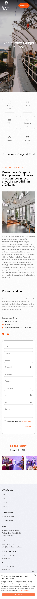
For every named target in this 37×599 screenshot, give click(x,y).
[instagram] (8, 333)
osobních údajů (26, 421)
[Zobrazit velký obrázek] (13, 463)
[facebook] (3, 333)
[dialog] (18, 586)
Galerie (4, 506)
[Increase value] (31, 366)
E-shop (4, 502)
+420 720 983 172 (8, 544)
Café (3, 498)
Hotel (4, 494)
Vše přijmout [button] (19, 594)
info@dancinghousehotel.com (12, 547)
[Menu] (33, 5)
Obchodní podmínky (8, 520)
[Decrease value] (31, 367)
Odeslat (28, 426)
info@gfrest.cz (9, 324)
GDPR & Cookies (8, 516)
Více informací (25, 590)
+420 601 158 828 (10, 321)
